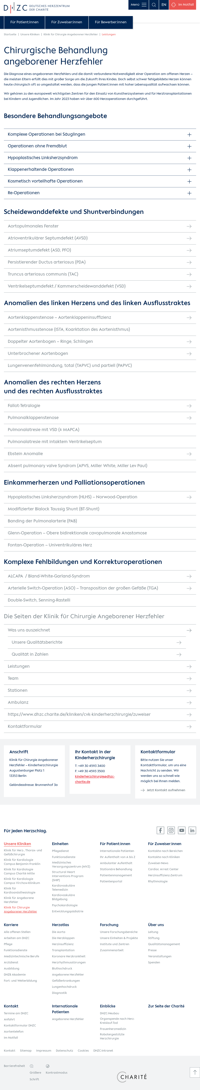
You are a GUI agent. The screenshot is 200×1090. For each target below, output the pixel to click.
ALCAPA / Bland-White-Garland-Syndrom (49, 576)
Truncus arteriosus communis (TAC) (43, 274)
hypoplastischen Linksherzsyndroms (116, 163)
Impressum (43, 1050)
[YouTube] (181, 830)
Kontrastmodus (56, 1072)
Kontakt (9, 1050)
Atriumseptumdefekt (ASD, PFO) (39, 250)
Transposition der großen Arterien (106, 140)
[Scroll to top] (195, 1072)
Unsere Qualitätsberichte (37, 642)
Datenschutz (64, 1050)
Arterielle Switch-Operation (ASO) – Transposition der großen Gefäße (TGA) (83, 588)
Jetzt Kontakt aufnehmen (166, 790)
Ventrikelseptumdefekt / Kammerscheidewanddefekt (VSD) (67, 286)
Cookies (83, 1050)
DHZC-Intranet (103, 1050)
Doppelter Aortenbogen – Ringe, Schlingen (50, 341)
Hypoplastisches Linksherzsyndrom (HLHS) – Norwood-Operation (72, 497)
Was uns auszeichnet (29, 630)
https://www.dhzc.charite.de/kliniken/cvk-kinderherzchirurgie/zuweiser (79, 714)
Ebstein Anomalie (25, 454)
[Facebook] (160, 830)
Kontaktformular (25, 726)
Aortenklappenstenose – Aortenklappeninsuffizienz (59, 317)
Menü (135, 5)
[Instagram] (171, 830)
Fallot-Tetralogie (24, 406)
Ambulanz (18, 702)
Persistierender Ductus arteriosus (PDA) (47, 262)
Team (13, 678)
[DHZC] (37, 8)
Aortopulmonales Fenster (33, 226)
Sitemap (26, 1050)
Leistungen (19, 666)
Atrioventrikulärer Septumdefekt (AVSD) (48, 238)
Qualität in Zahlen (30, 654)
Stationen (18, 690)
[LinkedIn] (192, 830)
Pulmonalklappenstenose (33, 418)
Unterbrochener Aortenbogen (38, 353)
